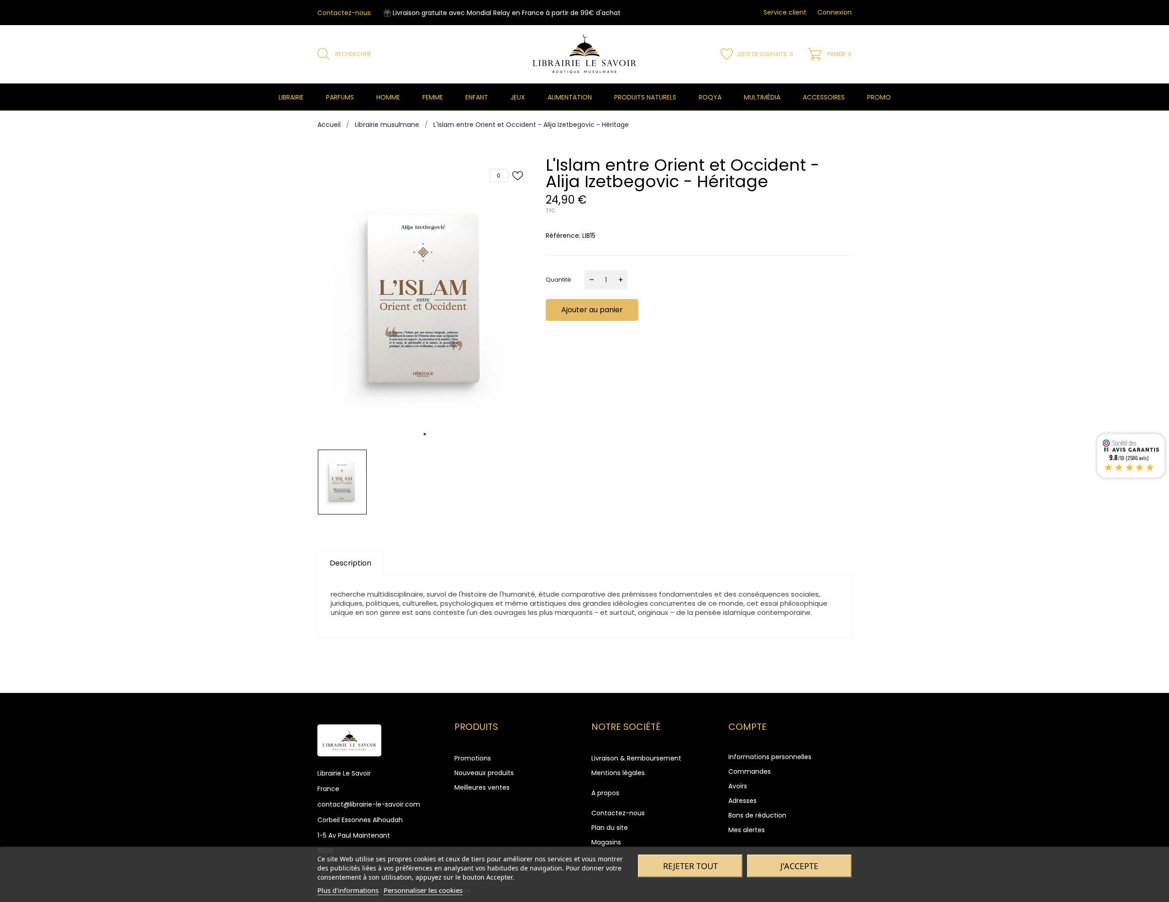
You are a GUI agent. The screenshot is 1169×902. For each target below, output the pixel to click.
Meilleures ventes (482, 787)
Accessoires (824, 97)
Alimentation (570, 97)
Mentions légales (618, 772)
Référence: (563, 235)
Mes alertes (746, 829)
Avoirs (737, 786)
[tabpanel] (425, 301)
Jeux (518, 97)
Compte (747, 726)
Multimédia (762, 97)
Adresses (742, 800)
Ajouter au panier (592, 309)
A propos (605, 792)
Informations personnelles (769, 756)
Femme (432, 97)
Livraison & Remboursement (636, 758)
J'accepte (799, 865)
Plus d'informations (348, 890)
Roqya (710, 97)
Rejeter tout (690, 865)
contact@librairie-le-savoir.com (368, 804)
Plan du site (609, 827)
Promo (879, 97)
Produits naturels (645, 97)
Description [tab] (350, 563)
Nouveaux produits (484, 772)
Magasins (606, 842)
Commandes (749, 771)
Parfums (340, 97)
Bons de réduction (757, 815)
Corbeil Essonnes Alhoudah (360, 819)
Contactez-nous (344, 12)
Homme (388, 97)
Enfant (476, 97)
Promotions (472, 758)
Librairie (291, 97)
